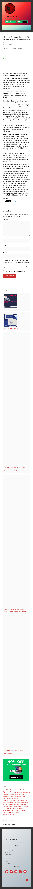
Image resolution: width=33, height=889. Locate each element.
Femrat (22, 794)
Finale (11, 796)
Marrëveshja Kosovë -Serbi (13, 802)
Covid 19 (7, 792)
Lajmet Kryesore (17, 48)
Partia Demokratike (21, 804)
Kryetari (17, 800)
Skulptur (24, 810)
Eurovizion (11, 794)
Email (5, 245)
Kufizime (22, 800)
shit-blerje (12, 808)
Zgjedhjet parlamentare (8, 814)
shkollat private (19, 808)
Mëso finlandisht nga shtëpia (12, 328)
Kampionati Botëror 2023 (9, 800)
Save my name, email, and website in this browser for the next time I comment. (17, 261)
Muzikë (23, 802)
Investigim (15, 798)
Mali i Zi (5, 802)
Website (5, 253)
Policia (15, 806)
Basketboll (22, 789)
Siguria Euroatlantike (16, 810)
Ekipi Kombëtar (21, 792)
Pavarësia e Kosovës (8, 806)
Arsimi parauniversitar (14, 789)
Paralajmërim (12, 804)
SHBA (7, 808)
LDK (26, 800)
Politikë (19, 806)
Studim (4, 812)
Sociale (6, 52)
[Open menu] (6, 27)
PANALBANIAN (11, 16)
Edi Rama (14, 792)
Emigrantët (5, 794)
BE (26, 789)
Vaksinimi (10, 812)
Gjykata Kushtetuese (8, 798)
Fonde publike (17, 796)
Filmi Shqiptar (6, 796)
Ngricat (27, 802)
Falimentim (17, 794)
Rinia (4, 808)
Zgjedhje (17, 812)
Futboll (23, 796)
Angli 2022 (5, 789)
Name (5, 238)
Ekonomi (27, 792)
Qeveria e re (25, 806)
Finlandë (6, 48)
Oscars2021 (6, 804)
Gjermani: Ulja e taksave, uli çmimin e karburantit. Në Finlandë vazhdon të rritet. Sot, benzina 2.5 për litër (15, 469)
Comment (6, 219)
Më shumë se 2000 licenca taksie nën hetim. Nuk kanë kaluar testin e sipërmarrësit (14, 752)
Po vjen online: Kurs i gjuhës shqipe (14, 308)
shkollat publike (6, 810)
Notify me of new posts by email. (15, 271)
